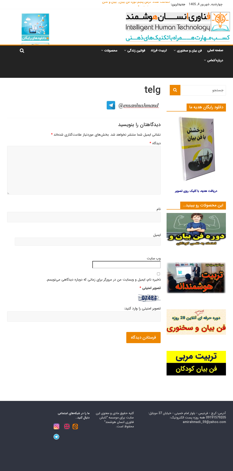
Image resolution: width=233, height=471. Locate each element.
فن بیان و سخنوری (189, 50)
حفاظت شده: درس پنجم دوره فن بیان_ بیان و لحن (136, 4)
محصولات (110, 50)
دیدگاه (155, 143)
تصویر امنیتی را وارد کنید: (142, 308)
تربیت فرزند (159, 50)
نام (159, 209)
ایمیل (157, 235)
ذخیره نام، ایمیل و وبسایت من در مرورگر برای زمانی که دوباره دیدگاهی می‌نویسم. (103, 279)
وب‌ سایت (154, 258)
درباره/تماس (215, 60)
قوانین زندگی (136, 50)
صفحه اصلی (215, 50)
